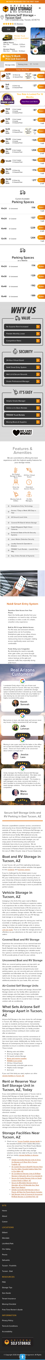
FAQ (4, 1282)
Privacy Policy (7, 1320)
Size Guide (6, 1293)
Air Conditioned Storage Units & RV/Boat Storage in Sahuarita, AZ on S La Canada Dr (27, 1174)
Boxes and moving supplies (17, 1058)
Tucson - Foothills (9, 1265)
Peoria (4, 1254)
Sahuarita (6, 1260)
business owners (24, 869)
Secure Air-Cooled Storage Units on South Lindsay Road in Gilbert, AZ (27, 1179)
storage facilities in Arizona (28, 1155)
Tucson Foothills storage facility (29, 1141)
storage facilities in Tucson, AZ (13, 1076)
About (4, 1216)
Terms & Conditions (10, 1326)
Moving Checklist (9, 1304)
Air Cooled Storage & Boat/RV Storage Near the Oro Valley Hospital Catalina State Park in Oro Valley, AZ (27, 1169)
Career (5, 1221)
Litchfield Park (7, 1243)
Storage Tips (7, 1287)
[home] (17, 8)
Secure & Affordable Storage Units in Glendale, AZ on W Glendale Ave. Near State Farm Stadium (25, 1185)
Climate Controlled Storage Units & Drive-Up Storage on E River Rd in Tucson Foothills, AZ (26, 1162)
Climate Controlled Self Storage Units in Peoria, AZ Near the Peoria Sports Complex (27, 1191)
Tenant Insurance (9, 1298)
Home (4, 1210)
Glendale (5, 1238)
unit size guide (7, 930)
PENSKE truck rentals (14, 1061)
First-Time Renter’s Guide (12, 1309)
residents (11, 869)
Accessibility (7, 1331)
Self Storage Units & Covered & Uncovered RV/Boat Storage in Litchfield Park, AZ (27, 1195)
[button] (39, 8)
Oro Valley (6, 1249)
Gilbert (5, 1232)
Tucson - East (7, 1271)
